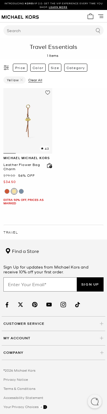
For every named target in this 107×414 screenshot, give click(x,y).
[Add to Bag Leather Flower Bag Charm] (48, 165)
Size (55, 67)
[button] (94, 402)
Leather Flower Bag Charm (21, 167)
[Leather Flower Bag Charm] (27, 120)
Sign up (90, 284)
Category (75, 67)
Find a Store (25, 251)
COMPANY (13, 352)
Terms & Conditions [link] (19, 388)
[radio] (7, 191)
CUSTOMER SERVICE (24, 323)
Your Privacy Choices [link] (21, 406)
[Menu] (101, 16)
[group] (53, 5)
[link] (6, 304)
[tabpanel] (27, 120)
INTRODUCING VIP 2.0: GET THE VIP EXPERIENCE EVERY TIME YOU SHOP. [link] (54, 5)
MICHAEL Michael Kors (26, 157)
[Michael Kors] (20, 16)
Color (38, 67)
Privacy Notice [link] (15, 379)
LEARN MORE (58, 7)
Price (20, 67)
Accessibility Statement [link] (23, 397)
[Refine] (6, 67)
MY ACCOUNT (17, 338)
